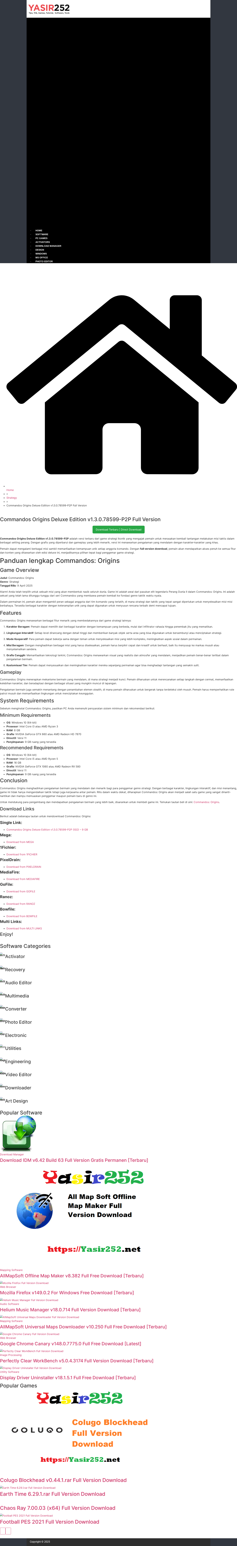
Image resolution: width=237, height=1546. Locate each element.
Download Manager (12, 1154)
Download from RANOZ (20, 903)
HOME (38, 230)
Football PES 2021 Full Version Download (49, 1522)
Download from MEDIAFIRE (23, 879)
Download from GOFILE (20, 891)
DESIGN (39, 250)
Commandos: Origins (206, 802)
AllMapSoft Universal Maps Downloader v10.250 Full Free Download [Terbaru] (83, 1327)
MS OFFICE (41, 257)
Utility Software (9, 1371)
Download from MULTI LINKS (24, 928)
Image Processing (11, 1355)
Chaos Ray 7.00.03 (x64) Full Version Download (57, 1508)
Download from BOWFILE (21, 916)
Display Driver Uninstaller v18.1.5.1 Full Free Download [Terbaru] (68, 1377)
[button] (118, 123)
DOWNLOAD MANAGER (48, 246)
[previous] (2, 1531)
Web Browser (8, 1286)
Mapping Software (11, 1270)
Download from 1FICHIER (21, 854)
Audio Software (9, 1304)
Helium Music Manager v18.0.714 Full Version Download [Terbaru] (70, 1309)
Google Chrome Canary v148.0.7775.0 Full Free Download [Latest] (70, 1343)
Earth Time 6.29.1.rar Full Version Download (52, 1494)
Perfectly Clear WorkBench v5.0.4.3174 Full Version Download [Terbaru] (77, 1360)
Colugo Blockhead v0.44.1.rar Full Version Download (63, 1480)
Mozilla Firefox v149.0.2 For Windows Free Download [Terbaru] (67, 1292)
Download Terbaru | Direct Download (118, 529)
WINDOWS (41, 253)
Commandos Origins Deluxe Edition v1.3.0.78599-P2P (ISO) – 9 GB (47, 829)
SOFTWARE (41, 234)
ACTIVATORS (42, 242)
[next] (8, 1531)
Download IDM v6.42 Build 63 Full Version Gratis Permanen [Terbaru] (74, 1160)
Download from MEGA (20, 842)
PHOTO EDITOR (44, 261)
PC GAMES (41, 238)
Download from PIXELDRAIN (23, 866)
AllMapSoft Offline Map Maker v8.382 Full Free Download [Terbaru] (72, 1275)
